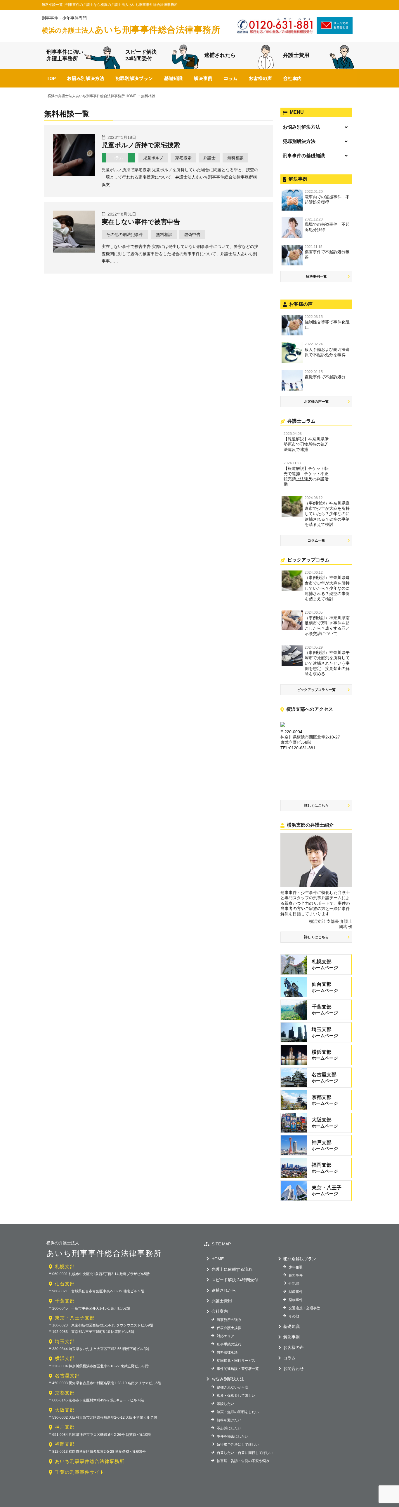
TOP (51, 78)
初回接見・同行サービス (236, 1361)
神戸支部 (65, 1426)
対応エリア (225, 1336)
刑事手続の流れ (229, 1344)
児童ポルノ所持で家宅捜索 (141, 145)
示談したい (225, 1404)
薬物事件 (296, 1300)
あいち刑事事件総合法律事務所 (131, 29)
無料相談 (235, 157)
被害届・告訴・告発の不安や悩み (243, 1461)
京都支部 (65, 1392)
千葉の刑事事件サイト (80, 1472)
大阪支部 (65, 1410)
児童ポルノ (153, 157)
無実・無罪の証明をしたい (238, 1412)
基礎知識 (173, 78)
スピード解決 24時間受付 (234, 1279)
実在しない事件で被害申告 (141, 221)
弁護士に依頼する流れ (231, 1269)
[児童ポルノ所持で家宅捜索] (74, 174)
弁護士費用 (296, 55)
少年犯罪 (296, 1267)
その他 (294, 1316)
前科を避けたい (229, 1420)
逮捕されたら (220, 55)
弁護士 (209, 157)
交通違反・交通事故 (304, 1308)
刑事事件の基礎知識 (304, 155)
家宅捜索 (183, 157)
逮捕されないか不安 (232, 1387)
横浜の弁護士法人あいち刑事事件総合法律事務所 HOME (92, 96)
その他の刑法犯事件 (124, 234)
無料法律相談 (227, 1352)
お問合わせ (293, 1368)
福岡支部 (65, 1444)
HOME (217, 1258)
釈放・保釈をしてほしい (236, 1396)
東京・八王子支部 (75, 1317)
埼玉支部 (65, 1341)
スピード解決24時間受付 (141, 55)
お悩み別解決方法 (85, 78)
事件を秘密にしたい (232, 1436)
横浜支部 (65, 1358)
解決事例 (203, 78)
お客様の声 (260, 78)
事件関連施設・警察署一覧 (238, 1369)
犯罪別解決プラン (134, 78)
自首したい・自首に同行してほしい (245, 1453)
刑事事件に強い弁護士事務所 (64, 55)
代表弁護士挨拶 (229, 1328)
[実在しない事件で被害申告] (74, 250)
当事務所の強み (229, 1320)
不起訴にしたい (229, 1428)
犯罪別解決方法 (299, 141)
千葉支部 (65, 1300)
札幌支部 (65, 1266)
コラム (230, 78)
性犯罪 (294, 1284)
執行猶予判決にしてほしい (238, 1445)
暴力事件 (296, 1275)
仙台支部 (65, 1283)
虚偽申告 (192, 234)
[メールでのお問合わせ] (335, 32)
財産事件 (296, 1292)
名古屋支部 (67, 1375)
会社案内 (292, 78)
